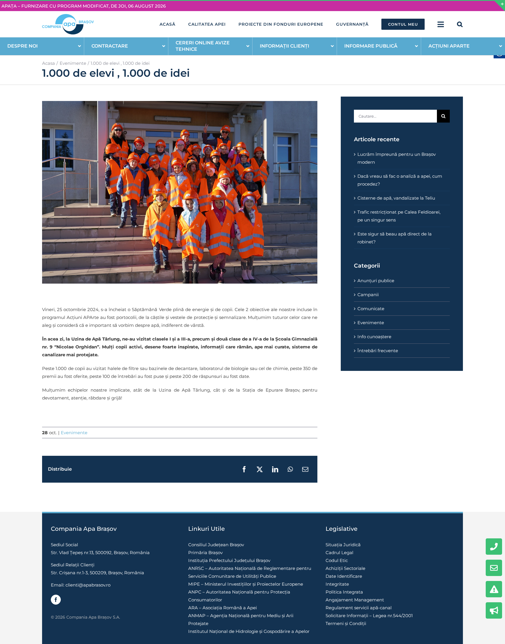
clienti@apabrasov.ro (87, 585)
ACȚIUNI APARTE (449, 46)
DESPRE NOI (22, 46)
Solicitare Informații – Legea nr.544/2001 (369, 615)
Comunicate (370, 308)
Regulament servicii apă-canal (359, 607)
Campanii (368, 294)
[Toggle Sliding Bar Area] (499, 6)
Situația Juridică (343, 544)
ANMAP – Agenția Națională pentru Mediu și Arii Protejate (240, 619)
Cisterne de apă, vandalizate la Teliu (396, 198)
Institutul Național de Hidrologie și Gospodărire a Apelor (248, 631)
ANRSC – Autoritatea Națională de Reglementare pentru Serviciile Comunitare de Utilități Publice (249, 572)
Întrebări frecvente (377, 350)
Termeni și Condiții (346, 623)
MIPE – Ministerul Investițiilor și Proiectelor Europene (245, 584)
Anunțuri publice (375, 280)
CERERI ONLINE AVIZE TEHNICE (203, 46)
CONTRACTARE (109, 46)
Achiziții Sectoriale (345, 568)
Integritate (337, 584)
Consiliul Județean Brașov (216, 544)
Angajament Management (355, 600)
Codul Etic (337, 560)
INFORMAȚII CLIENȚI (284, 46)
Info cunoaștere (374, 336)
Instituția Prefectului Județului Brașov (229, 560)
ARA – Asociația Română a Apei (222, 607)
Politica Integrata (344, 592)
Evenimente (74, 432)
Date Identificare (344, 576)
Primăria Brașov (205, 552)
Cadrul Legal (339, 552)
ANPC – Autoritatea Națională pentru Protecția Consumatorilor (239, 596)
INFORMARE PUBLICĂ (370, 46)
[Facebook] (56, 600)
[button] (460, 24)
